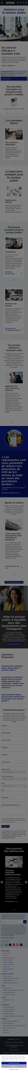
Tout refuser (14, 1066)
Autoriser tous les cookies (14, 1063)
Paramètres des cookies (14, 1069)
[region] (14, 1062)
